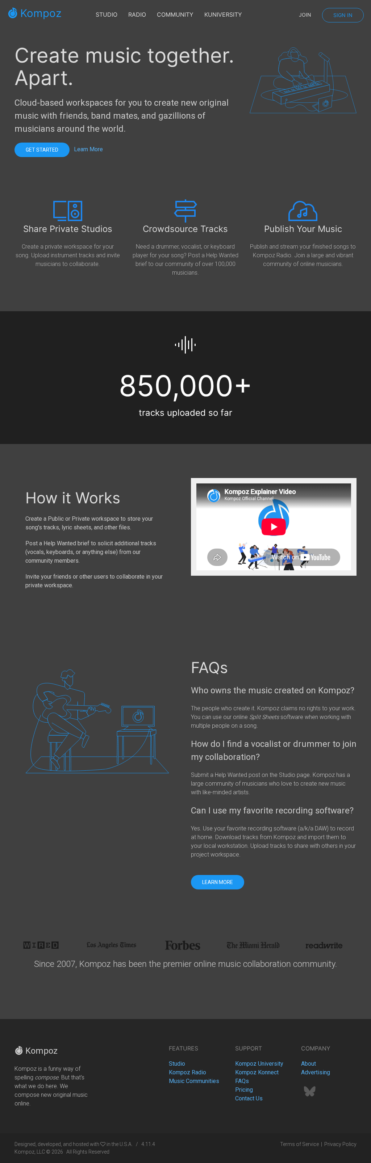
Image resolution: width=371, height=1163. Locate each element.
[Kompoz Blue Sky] (310, 1093)
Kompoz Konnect (257, 1072)
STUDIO (106, 14)
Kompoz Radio (187, 1072)
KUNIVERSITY (223, 14)
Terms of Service (299, 1144)
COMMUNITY (175, 14)
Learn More (88, 149)
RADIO (137, 14)
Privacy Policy (340, 1144)
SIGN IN (343, 15)
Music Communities (194, 1081)
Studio (177, 1063)
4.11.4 (148, 1144)
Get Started (42, 150)
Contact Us (249, 1098)
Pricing (244, 1089)
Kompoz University (259, 1063)
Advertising (315, 1072)
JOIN (305, 15)
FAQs (242, 1081)
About (308, 1063)
